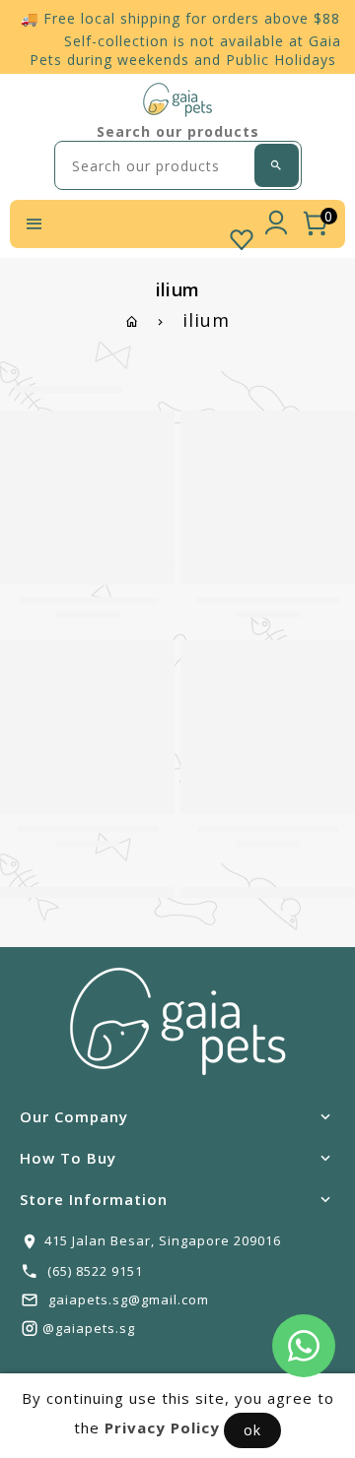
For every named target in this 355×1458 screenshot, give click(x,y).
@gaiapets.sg (88, 1328)
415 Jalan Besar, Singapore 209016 (162, 1240)
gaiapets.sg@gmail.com (128, 1299)
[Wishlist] (241, 235)
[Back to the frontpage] (132, 321)
